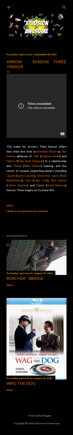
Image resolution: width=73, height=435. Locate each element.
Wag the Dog (20, 383)
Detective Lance (48, 175)
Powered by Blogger (39, 415)
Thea (16, 166)
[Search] (64, 6)
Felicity (10, 161)
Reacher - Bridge (25, 278)
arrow (18, 211)
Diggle (40, 185)
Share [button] (9, 205)
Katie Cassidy (25, 175)
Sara (28, 180)
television (42, 211)
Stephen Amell (50, 156)
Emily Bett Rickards (30, 161)
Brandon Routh (47, 151)
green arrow (29, 211)
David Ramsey (56, 185)
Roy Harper (59, 180)
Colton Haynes (17, 185)
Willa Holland (32, 166)
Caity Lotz (40, 180)
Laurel (10, 175)
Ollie (36, 156)
